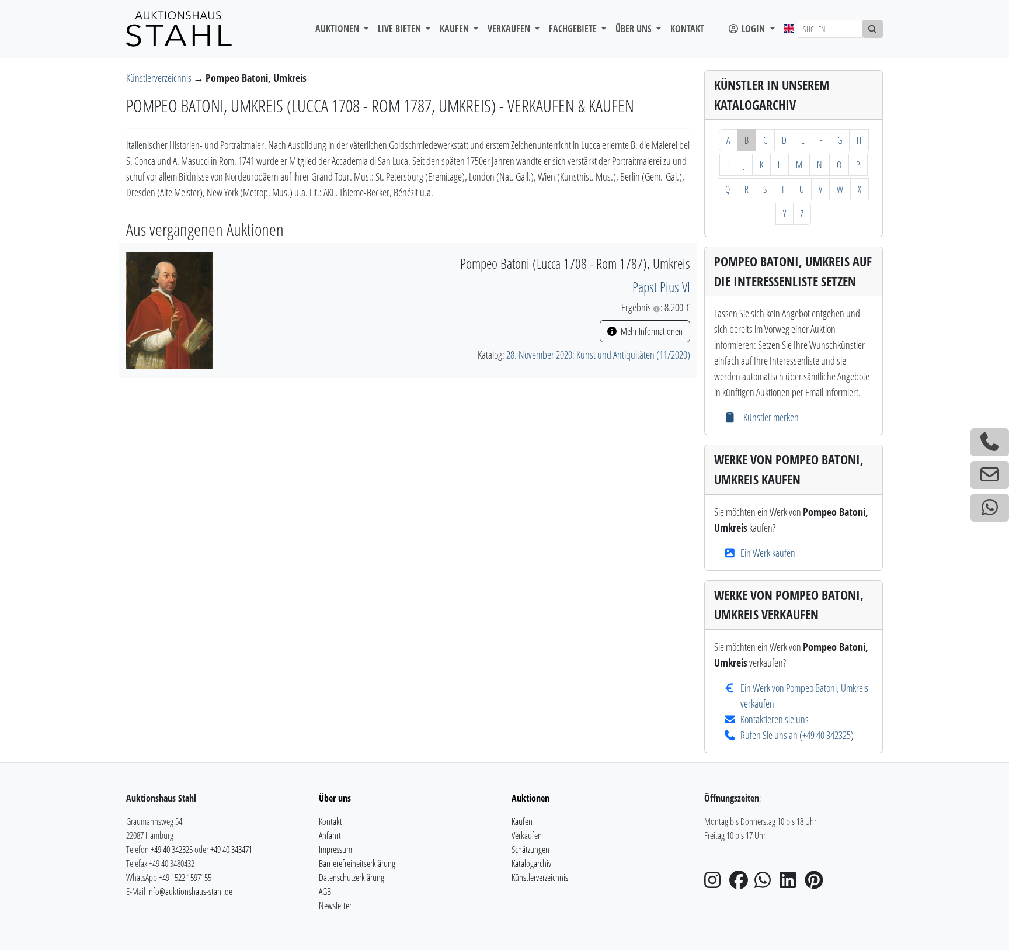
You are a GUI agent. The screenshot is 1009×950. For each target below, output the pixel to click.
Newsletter (335, 905)
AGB (325, 891)
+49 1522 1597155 (185, 877)
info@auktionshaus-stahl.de (189, 891)
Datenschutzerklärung (351, 877)
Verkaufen (527, 835)
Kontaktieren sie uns (774, 719)
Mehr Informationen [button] (651, 331)
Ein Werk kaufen (767, 553)
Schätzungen (530, 849)
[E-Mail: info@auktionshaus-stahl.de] (989, 475)
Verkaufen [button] (510, 28)
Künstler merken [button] (769, 417)
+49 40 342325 (826, 735)
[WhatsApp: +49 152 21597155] (989, 508)
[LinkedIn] (791, 883)
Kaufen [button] (455, 28)
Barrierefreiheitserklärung (357, 863)
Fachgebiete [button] (574, 28)
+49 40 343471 (231, 849)
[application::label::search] (872, 29)
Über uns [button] (634, 28)
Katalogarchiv (531, 863)
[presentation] (169, 309)
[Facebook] (741, 883)
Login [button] (753, 28)
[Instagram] (716, 883)
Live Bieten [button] (400, 28)
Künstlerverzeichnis (159, 78)
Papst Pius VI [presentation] (661, 286)
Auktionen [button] (338, 28)
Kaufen (522, 821)
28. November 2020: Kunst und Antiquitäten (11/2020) (598, 355)
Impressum (335, 849)
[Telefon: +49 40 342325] (989, 442)
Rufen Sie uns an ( (771, 735)
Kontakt (687, 28)
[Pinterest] (816, 883)
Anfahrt (330, 835)
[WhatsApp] (766, 883)
